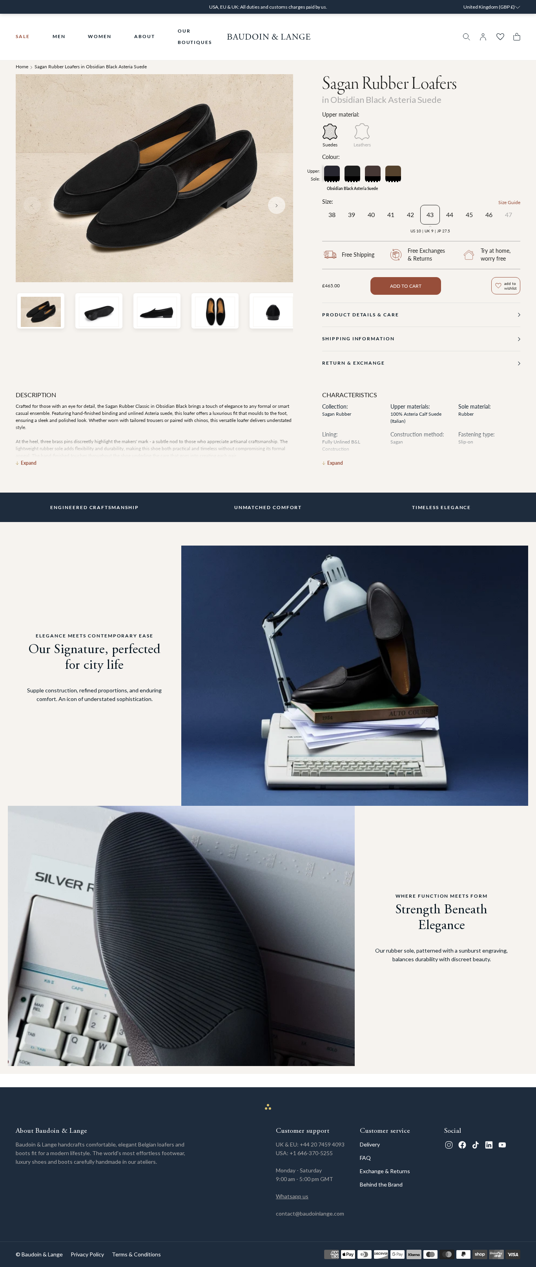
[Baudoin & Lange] (269, 37)
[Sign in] (483, 37)
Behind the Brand (381, 1184)
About (144, 36)
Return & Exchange (353, 363)
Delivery (370, 1144)
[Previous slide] (32, 205)
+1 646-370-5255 (311, 1153)
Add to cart (405, 286)
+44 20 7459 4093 (322, 1144)
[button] (514, 36)
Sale (23, 36)
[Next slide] (276, 205)
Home (22, 66)
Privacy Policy (87, 1254)
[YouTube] (502, 1145)
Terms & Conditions (136, 1254)
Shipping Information (358, 338)
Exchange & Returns (385, 1171)
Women (99, 36)
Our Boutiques (195, 36)
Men (59, 36)
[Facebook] (462, 1145)
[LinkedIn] (489, 1145)
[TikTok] (475, 1145)
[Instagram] (449, 1145)
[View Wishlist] (500, 37)
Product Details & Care (360, 315)
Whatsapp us (292, 1196)
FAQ (365, 1157)
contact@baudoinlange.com (310, 1213)
